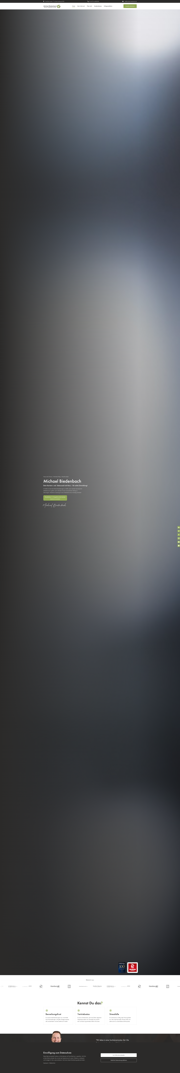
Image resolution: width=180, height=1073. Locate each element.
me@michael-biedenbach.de (131, 1)
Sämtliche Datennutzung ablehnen (119, 1060)
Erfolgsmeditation (108, 6)
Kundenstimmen (98, 6)
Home (73, 6)
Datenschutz (52, 1063)
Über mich (89, 6)
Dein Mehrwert (81, 6)
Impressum (45, 1063)
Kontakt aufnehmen (130, 6)
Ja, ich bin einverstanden (119, 1055)
